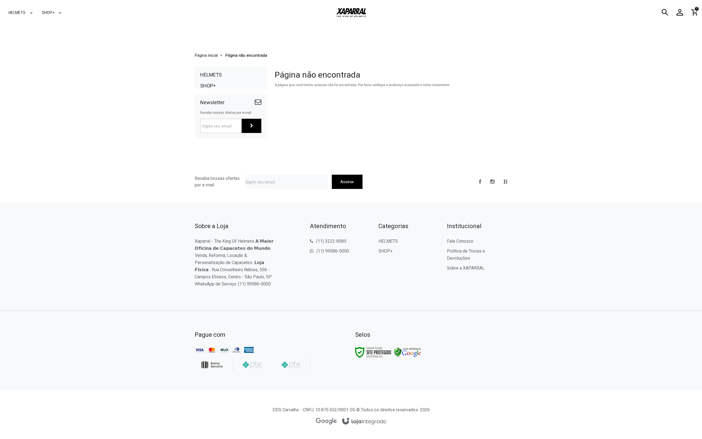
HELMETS (388, 241)
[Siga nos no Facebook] (480, 182)
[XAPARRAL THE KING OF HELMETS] (351, 12)
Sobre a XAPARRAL (466, 268)
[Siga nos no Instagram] (492, 182)
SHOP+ (385, 251)
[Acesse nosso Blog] (505, 182)
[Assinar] (251, 126)
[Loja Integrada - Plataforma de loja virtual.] (364, 421)
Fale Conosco (460, 241)
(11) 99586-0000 (332, 251)
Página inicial (206, 55)
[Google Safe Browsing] (407, 352)
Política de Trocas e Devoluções (466, 254)
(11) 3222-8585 (331, 241)
